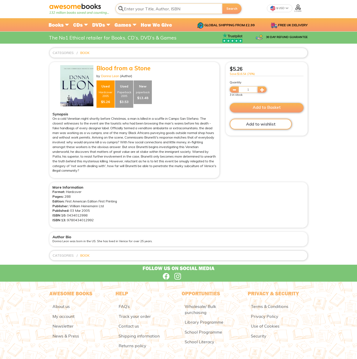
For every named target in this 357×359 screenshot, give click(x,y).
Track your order (135, 316)
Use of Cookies (265, 326)
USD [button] (281, 8)
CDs (78, 25)
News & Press (65, 336)
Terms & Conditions (269, 306)
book (84, 53)
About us (61, 306)
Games (123, 25)
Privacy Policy (264, 316)
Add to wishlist (261, 124)
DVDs (99, 25)
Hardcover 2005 (105, 94)
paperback (143, 92)
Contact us (129, 326)
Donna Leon (110, 76)
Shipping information (139, 336)
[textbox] (169, 9)
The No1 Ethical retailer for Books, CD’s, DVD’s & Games (112, 38)
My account (63, 316)
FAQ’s (124, 306)
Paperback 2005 (124, 94)
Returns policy (132, 345)
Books (57, 25)
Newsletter (63, 326)
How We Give (156, 25)
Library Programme (204, 322)
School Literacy (199, 341)
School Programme (203, 332)
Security (258, 336)
